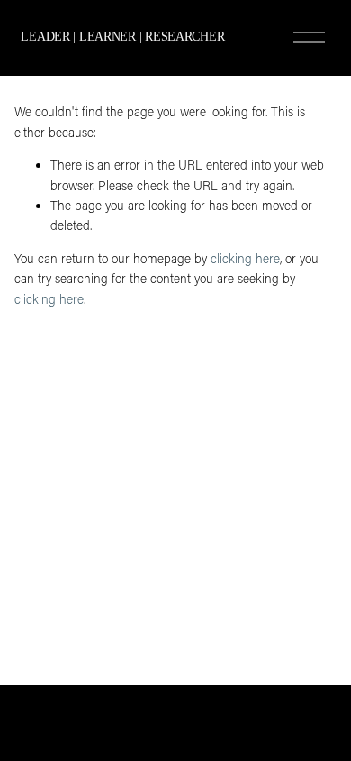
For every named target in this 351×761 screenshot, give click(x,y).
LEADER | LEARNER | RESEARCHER (122, 36)
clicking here (245, 259)
